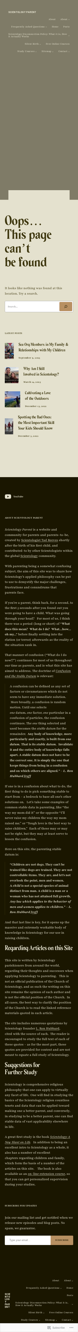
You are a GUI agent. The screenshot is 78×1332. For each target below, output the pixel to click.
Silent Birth (32, 44)
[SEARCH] (65, 306)
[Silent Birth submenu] (40, 44)
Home (55, 27)
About (52, 19)
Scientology (29, 556)
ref (27, 776)
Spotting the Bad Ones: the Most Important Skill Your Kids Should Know (36, 423)
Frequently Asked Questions (28, 27)
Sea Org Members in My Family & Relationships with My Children (43, 348)
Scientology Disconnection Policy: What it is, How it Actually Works (37, 35)
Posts (66, 27)
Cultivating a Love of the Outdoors (38, 396)
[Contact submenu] (69, 51)
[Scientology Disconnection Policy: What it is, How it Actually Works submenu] (69, 35)
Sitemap (46, 51)
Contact (63, 51)
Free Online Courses (58, 44)
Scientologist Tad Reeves (39, 540)
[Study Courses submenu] (36, 51)
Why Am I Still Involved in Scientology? (41, 372)
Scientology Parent (22, 12)
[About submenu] (69, 19)
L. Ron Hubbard (47, 1028)
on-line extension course (46, 1174)
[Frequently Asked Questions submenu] (46, 27)
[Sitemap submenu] (53, 51)
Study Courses (26, 51)
